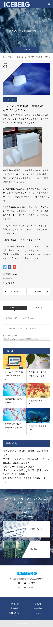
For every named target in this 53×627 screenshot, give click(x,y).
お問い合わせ (15, 613)
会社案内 (38, 604)
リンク (38, 613)
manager (14, 274)
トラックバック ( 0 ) (38, 308)
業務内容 (15, 608)
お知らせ (10, 100)
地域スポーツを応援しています (18, 466)
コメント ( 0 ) (14, 308)
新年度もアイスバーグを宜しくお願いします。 (14, 427)
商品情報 (38, 608)
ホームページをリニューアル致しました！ (14, 375)
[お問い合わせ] (26, 522)
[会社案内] (26, 542)
